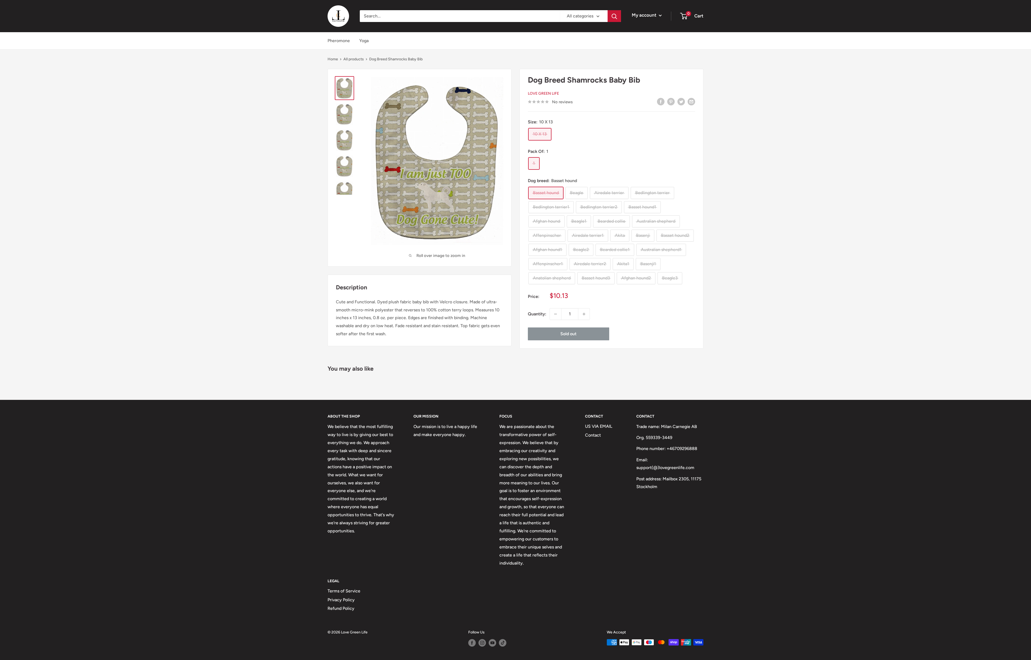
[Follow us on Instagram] (482, 643)
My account (645, 15)
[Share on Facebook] (661, 101)
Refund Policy (341, 608)
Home (333, 59)
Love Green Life (543, 93)
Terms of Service (344, 590)
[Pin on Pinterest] (671, 101)
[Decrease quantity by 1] (555, 314)
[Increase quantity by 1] (584, 314)
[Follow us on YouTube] (492, 643)
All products (353, 59)
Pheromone (339, 40)
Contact (593, 435)
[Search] (614, 16)
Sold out (568, 333)
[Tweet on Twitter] (681, 101)
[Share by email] (691, 101)
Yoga (364, 40)
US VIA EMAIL (598, 426)
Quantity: (537, 313)
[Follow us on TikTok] (502, 643)
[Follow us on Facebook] (472, 643)
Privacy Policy (341, 599)
